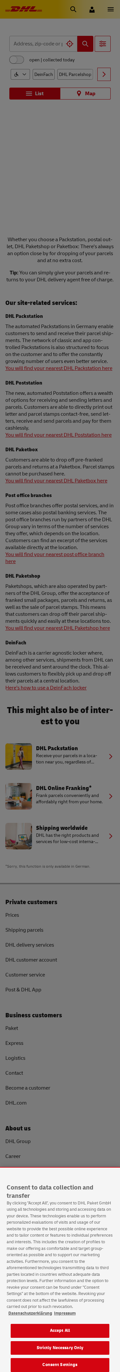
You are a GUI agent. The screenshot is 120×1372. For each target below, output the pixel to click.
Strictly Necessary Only (60, 1347)
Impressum (65, 1313)
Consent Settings (59, 1364)
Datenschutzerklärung (30, 1313)
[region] (60, 1270)
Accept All (60, 1330)
